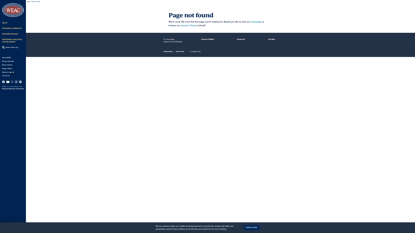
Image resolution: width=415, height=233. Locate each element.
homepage (256, 21)
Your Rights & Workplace (12, 28)
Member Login (7, 72)
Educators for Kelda (10, 34)
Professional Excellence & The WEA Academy (12, 41)
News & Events (7, 65)
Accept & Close (251, 227)
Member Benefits (8, 61)
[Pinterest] (20, 82)
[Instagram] (16, 82)
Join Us (4, 23)
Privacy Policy (168, 51)
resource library (189, 25)
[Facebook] (3, 82)
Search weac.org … (12, 47)
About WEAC (6, 58)
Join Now (271, 39)
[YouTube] (8, 82)
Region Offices (7, 68)
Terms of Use (180, 51)
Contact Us (6, 76)
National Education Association (13, 89)
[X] (12, 82)
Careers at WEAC (207, 39)
